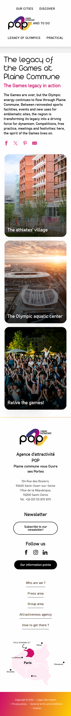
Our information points (35, 564)
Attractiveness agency (36, 614)
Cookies (37, 708)
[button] (47, 9)
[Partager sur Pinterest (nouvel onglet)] (25, 144)
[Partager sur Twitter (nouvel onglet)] (15, 144)
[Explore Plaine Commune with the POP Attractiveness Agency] (16, 23)
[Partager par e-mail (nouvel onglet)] (34, 144)
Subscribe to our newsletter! (35, 528)
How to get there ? (35, 625)
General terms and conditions (46, 704)
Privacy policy (19, 704)
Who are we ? (35, 583)
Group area (36, 604)
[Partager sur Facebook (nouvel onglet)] (6, 144)
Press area (36, 593)
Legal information (46, 700)
